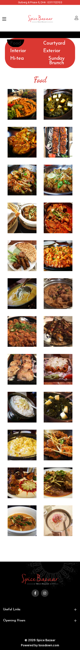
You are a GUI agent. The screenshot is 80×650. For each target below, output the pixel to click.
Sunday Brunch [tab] (56, 60)
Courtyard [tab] (54, 43)
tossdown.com (49, 645)
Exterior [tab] (51, 50)
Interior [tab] (18, 50)
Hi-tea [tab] (17, 58)
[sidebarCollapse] (4, 18)
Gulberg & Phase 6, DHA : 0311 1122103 (40, 2)
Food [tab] (15, 43)
